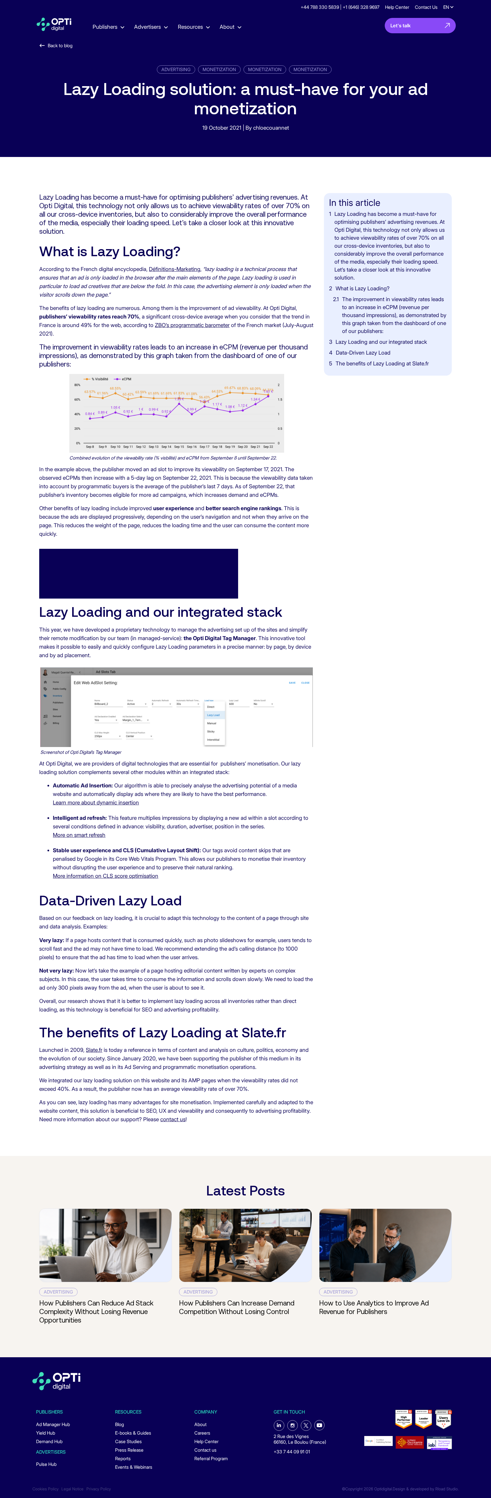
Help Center (397, 7)
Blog (119, 1424)
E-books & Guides (133, 1433)
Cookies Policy (45, 1489)
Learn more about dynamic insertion (96, 802)
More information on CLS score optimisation (105, 876)
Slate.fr (94, 1050)
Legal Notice (72, 1489)
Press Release (129, 1450)
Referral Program (211, 1458)
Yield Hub (45, 1433)
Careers (202, 1433)
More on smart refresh (79, 835)
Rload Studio (446, 1489)
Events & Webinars (133, 1467)
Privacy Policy (98, 1489)
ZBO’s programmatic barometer (192, 325)
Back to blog (60, 45)
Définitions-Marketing (174, 269)
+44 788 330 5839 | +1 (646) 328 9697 (340, 7)
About (200, 1424)
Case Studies (128, 1441)
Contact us (205, 1450)
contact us (173, 1119)
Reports (123, 1458)
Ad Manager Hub (53, 1424)
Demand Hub (49, 1441)
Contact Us (426, 7)
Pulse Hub (46, 1464)
